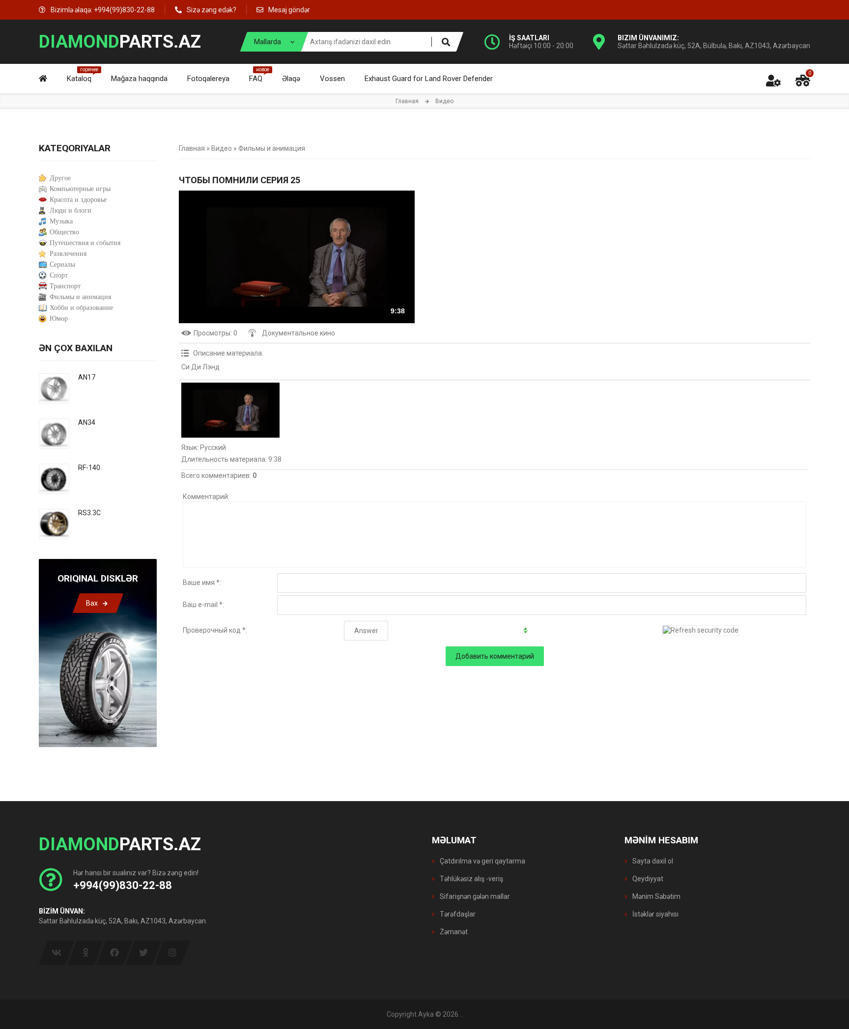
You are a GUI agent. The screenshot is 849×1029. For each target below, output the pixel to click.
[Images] (230, 410)
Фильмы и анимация (271, 148)
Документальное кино (298, 333)
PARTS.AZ (120, 42)
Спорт (59, 275)
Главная (407, 101)
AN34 (86, 422)
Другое (60, 178)
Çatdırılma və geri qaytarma (481, 861)
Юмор (59, 318)
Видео (221, 148)
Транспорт (65, 286)
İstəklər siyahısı (655, 914)
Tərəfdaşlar (457, 914)
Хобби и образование (81, 307)
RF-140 (89, 468)
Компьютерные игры (80, 189)
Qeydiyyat (647, 879)
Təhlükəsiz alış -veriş (470, 879)
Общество (64, 232)
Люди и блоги (70, 210)
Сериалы (62, 264)
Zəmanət (453, 932)
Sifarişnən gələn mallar (474, 896)
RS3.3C (89, 513)
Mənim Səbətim (655, 896)
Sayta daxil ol (652, 861)
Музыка (61, 221)
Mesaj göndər (289, 10)
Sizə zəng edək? (211, 10)
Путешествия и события (85, 243)
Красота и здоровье (78, 199)
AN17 (86, 377)
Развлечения (68, 253)
